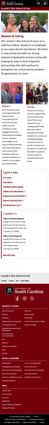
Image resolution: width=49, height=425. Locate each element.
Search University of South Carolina (38, 3)
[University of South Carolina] (24, 291)
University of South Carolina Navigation (45, 3)
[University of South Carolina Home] (11, 3)
